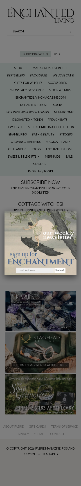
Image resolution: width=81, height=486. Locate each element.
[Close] (76, 211)
